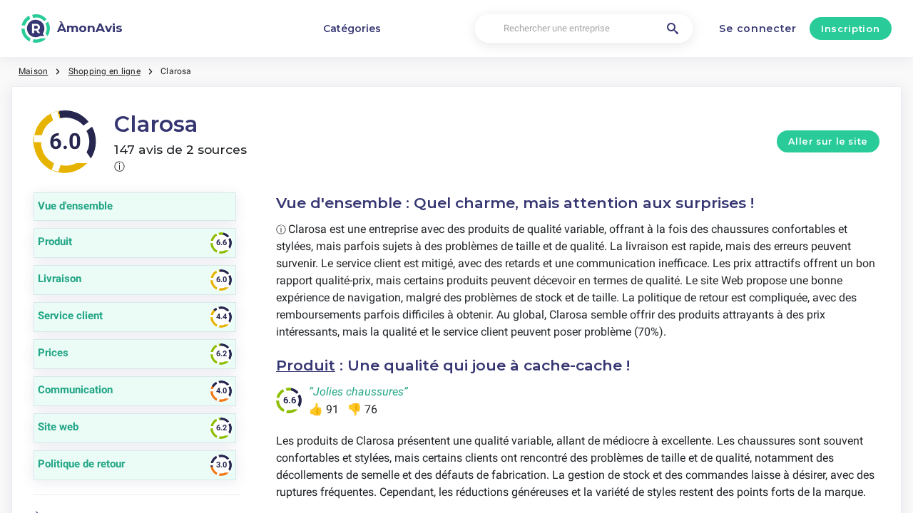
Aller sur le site (828, 141)
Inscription (850, 28)
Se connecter (757, 28)
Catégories (352, 28)
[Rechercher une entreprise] (672, 28)
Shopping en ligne (104, 71)
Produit (305, 365)
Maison (33, 71)
